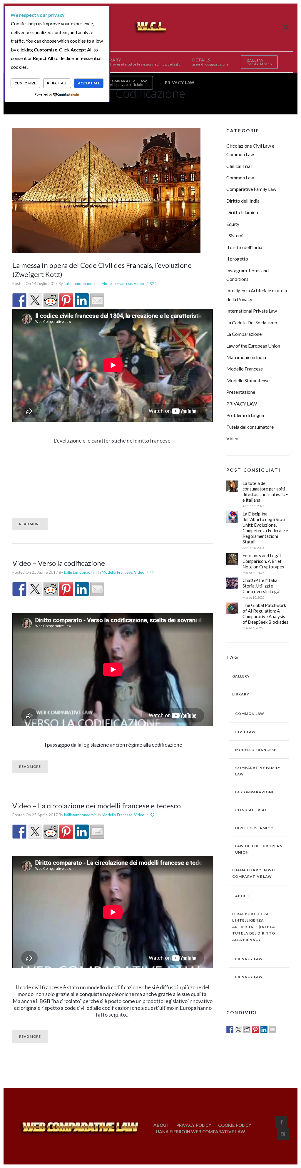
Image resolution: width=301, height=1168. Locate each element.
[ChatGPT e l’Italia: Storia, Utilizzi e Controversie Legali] (232, 583)
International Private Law (251, 310)
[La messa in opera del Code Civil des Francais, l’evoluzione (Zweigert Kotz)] (106, 190)
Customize (25, 83)
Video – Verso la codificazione (58, 563)
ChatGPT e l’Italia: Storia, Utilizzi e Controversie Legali (262, 586)
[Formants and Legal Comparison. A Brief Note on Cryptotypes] (232, 559)
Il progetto (237, 258)
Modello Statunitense (248, 380)
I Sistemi (234, 235)
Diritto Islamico (242, 212)
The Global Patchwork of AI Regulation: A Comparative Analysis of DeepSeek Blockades (265, 614)
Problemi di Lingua (245, 415)
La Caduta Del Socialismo (251, 322)
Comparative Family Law (251, 189)
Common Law (240, 177)
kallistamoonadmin (80, 283)
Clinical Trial (239, 166)
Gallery (241, 676)
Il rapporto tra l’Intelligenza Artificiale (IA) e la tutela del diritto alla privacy (253, 927)
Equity (232, 224)
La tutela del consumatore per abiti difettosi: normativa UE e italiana (265, 491)
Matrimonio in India (246, 357)
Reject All (57, 83)
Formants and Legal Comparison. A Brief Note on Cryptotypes (263, 561)
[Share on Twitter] (35, 300)
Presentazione (240, 392)
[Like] (152, 572)
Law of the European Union (253, 345)
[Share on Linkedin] (82, 300)
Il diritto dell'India (244, 247)
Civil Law (245, 732)
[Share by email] (97, 300)
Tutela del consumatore (250, 427)
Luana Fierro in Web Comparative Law (254, 873)
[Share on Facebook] (19, 300)
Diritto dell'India (243, 200)
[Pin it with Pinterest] (66, 300)
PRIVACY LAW (241, 403)
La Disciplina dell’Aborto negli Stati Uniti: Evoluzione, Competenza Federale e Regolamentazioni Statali (265, 527)
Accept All (89, 83)
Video (139, 283)
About (242, 896)
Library (240, 694)
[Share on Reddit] (51, 300)
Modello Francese (116, 283)
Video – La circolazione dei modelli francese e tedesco (96, 805)
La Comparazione (244, 334)
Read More (30, 524)
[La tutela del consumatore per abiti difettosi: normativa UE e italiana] (232, 486)
